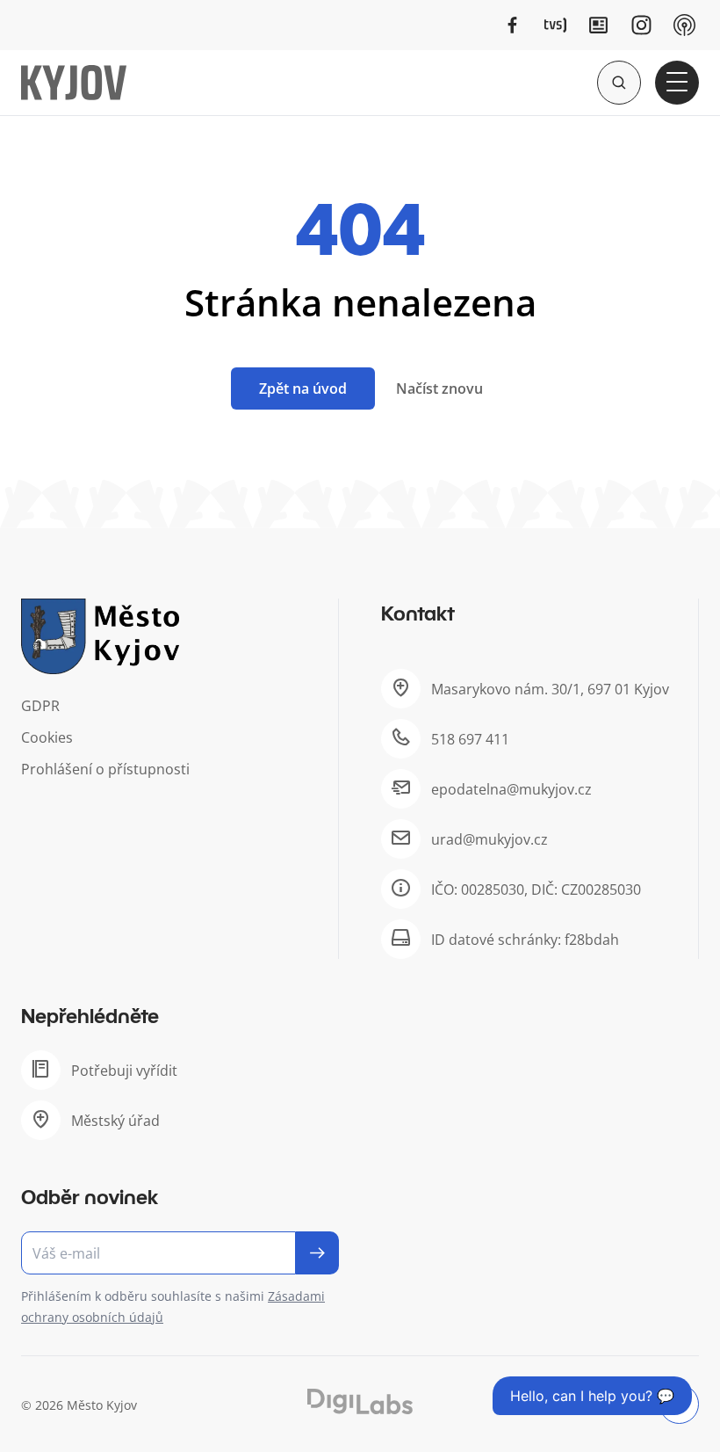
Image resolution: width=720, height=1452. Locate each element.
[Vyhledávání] (619, 83)
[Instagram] (641, 25)
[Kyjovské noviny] (598, 25)
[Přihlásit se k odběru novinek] (317, 1252)
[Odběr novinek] (180, 1252)
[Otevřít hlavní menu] (677, 82)
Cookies (47, 737)
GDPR (40, 705)
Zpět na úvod (303, 388)
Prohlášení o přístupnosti (105, 769)
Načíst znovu (439, 388)
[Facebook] (512, 25)
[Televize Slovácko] (555, 25)
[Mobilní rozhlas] (684, 25)
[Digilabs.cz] (360, 1401)
